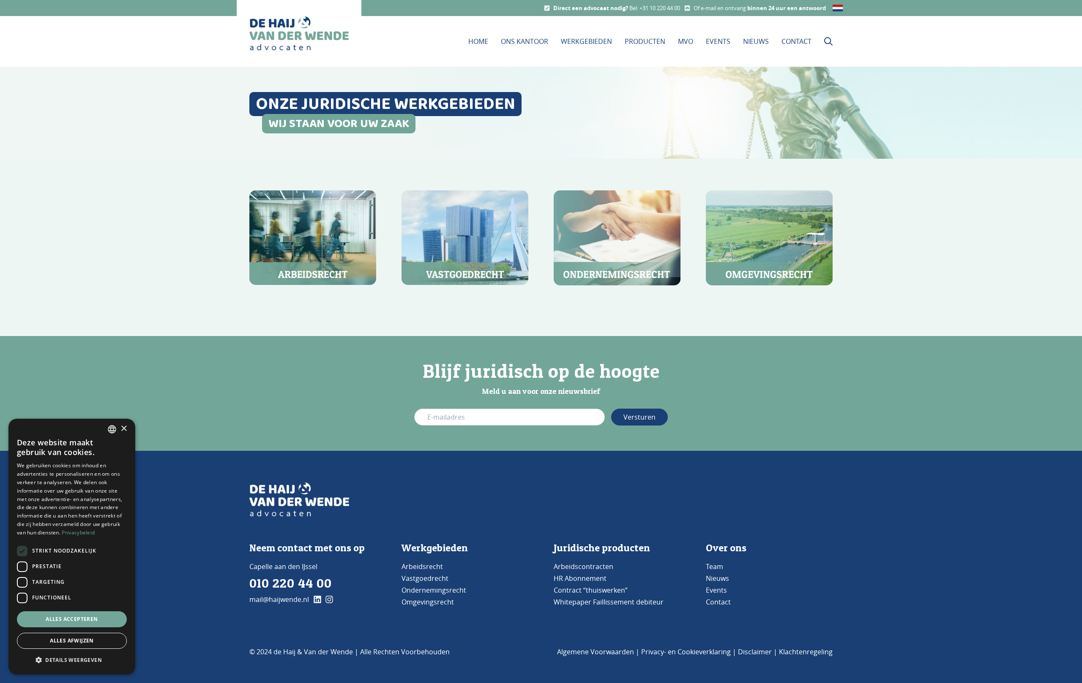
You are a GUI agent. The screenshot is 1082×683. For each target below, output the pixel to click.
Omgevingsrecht (428, 602)
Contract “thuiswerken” (591, 590)
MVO (685, 41)
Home (478, 41)
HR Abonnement (580, 578)
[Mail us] (687, 8)
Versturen (639, 417)
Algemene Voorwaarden (595, 651)
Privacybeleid (78, 532)
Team (714, 566)
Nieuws (756, 41)
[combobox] (112, 429)
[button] (72, 660)
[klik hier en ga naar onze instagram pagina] (329, 599)
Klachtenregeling (806, 651)
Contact (796, 41)
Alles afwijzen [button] (72, 640)
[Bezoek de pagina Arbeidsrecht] (312, 237)
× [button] (123, 429)
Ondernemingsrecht (434, 590)
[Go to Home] (299, 499)
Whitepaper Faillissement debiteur (609, 602)
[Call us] (547, 8)
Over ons (726, 548)
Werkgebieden (586, 41)
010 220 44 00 (290, 583)
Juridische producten (602, 548)
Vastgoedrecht (425, 578)
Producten (645, 41)
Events (718, 41)
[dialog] (71, 547)
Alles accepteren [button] (72, 619)
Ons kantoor (524, 41)
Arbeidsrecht (422, 566)
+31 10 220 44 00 (659, 8)
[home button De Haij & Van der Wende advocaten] (299, 33)
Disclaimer (755, 651)
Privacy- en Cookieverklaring (686, 651)
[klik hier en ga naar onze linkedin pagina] (317, 599)
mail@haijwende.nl (279, 599)
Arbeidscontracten (583, 566)
